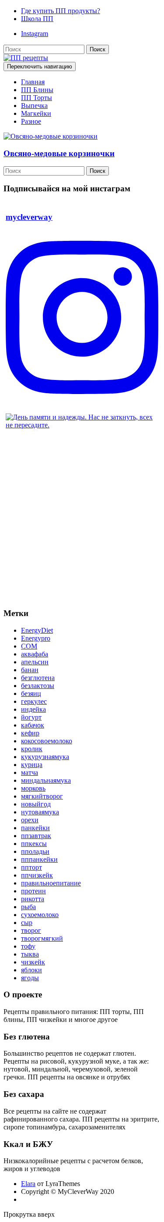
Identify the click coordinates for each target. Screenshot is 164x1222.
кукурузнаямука (45, 756)
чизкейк (33, 962)
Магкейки (36, 113)
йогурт (31, 717)
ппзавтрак (36, 835)
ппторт (31, 867)
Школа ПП (37, 18)
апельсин (35, 662)
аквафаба (34, 654)
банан (29, 670)
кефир (30, 733)
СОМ (29, 646)
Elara (28, 1183)
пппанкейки (39, 859)
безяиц (31, 693)
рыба (28, 906)
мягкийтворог (42, 796)
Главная (33, 82)
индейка (33, 709)
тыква (30, 954)
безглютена (38, 677)
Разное (31, 121)
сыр (26, 922)
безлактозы (37, 685)
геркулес (34, 701)
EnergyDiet (37, 630)
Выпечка (34, 105)
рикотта (32, 899)
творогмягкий (42, 938)
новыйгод (36, 804)
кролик (31, 749)
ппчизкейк (37, 875)
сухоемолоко (40, 914)
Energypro (35, 638)
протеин (33, 891)
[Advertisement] (82, 518)
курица (31, 764)
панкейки (35, 827)
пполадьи (35, 851)
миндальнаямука (46, 780)
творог (31, 930)
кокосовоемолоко (46, 741)
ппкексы (34, 843)
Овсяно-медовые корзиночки (59, 153)
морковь (33, 788)
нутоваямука (40, 812)
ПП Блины (37, 89)
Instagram (34, 33)
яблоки (31, 970)
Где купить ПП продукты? (60, 10)
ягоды (30, 978)
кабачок (32, 725)
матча (29, 772)
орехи (29, 820)
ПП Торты (36, 97)
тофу (28, 946)
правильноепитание (51, 883)
